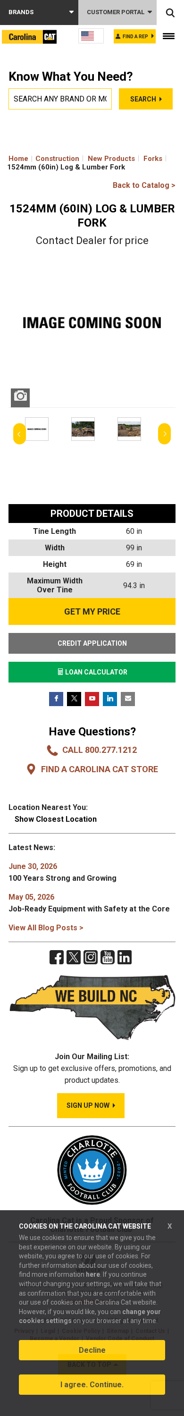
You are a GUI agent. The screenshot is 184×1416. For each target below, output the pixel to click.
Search (143, 99)
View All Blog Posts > (46, 927)
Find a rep (135, 36)
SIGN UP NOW (88, 1105)
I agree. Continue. (92, 1384)
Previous (19, 434)
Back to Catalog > (144, 185)
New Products (111, 158)
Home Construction (43, 158)
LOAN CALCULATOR (95, 672)
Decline (92, 1350)
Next (164, 434)
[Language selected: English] (91, 35)
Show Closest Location (56, 819)
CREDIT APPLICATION (92, 643)
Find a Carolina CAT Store (99, 769)
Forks (152, 158)
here (93, 1274)
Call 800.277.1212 (99, 750)
